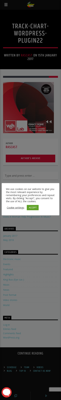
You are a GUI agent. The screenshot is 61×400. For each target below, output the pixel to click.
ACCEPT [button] (33, 207)
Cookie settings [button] (15, 207)
